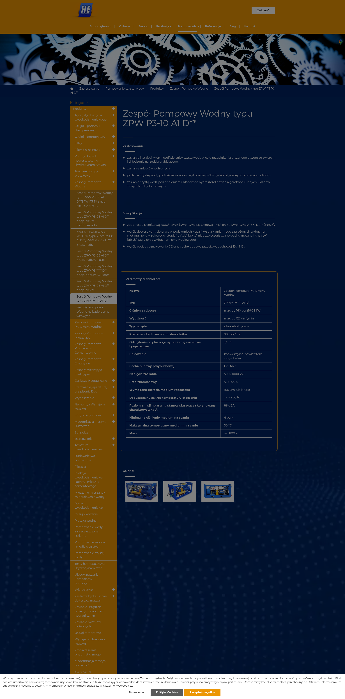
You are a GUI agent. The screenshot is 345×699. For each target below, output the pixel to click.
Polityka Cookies (167, 692)
